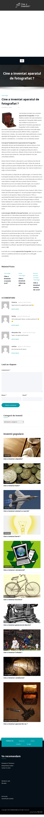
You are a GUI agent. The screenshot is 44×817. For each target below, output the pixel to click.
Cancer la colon (6, 768)
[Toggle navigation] (22, 60)
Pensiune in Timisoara (8, 763)
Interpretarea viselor (8, 766)
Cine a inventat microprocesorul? (36, 285)
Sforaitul (4, 783)
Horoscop (4, 796)
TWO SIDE (39, 812)
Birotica (21, 273)
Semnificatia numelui (7, 799)
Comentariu (6, 370)
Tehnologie (5, 95)
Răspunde (15, 309)
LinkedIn (18, 744)
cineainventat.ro (14, 810)
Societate (21, 277)
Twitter (33, 741)
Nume (4, 395)
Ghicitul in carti (6, 781)
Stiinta (5, 273)
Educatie (21, 275)
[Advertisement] (22, 34)
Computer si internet (36, 274)
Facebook (21, 741)
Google (29, 744)
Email (25, 395)
